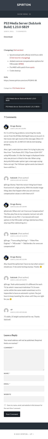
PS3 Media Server (18, 88)
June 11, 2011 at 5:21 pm (18, 259)
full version (18, 50)
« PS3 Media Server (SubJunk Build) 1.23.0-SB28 (21, 99)
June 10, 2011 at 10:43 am (19, 180)
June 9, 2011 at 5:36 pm (18, 128)
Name (7, 373)
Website (7, 394)
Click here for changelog (19, 58)
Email (7, 384)
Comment (9, 348)
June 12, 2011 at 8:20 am (18, 312)
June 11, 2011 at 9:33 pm (18, 280)
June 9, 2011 (9, 31)
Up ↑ (32, 434)
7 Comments (21, 31)
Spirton (24, 4)
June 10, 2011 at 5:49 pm (18, 207)
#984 (21, 64)
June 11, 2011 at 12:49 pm (18, 236)
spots (32, 67)
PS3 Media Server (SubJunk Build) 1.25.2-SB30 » (23, 107)
